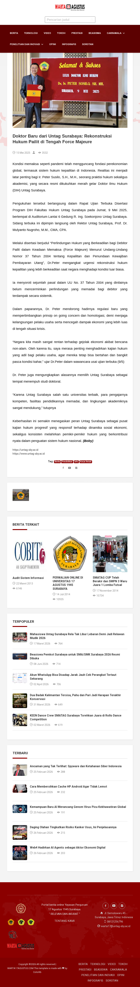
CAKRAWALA (114, 33)
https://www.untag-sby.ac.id (29, 453)
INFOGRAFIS (69, 44)
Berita (57, 461)
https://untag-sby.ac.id (25, 449)
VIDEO (47, 33)
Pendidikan (67, 461)
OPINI (52, 44)
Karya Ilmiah (85, 461)
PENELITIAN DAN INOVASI (25, 44)
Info (76, 461)
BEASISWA (95, 33)
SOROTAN (87, 44)
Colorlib (37, 972)
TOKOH (61, 33)
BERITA (14, 33)
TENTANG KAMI (65, 921)
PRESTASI (77, 33)
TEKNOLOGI (31, 33)
